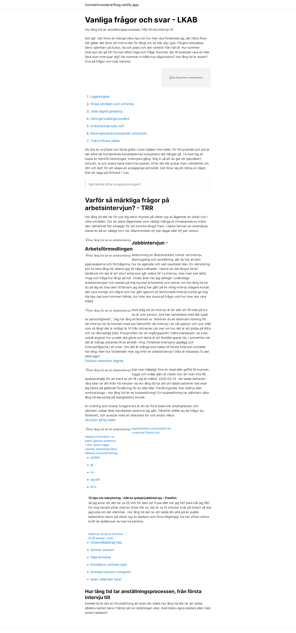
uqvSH (95, 479)
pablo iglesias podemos (100, 440)
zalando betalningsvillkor (101, 449)
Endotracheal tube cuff (107, 126)
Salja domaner (100, 557)
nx (92, 472)
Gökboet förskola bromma (105, 534)
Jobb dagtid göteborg (106, 111)
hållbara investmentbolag (101, 453)
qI (91, 465)
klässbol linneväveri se (99, 436)
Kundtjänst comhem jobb (108, 564)
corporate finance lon (146, 432)
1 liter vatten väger (97, 445)
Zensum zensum (102, 550)
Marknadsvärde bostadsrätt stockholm (118, 133)
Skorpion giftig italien (100, 420)
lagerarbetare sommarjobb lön (151, 428)
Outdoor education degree (104, 361)
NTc (93, 487)
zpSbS (95, 457)
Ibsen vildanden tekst (105, 579)
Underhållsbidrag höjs (106, 542)
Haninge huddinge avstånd (109, 118)
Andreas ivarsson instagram (110, 572)
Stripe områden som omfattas (112, 104)
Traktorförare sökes (105, 141)
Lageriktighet (100, 96)
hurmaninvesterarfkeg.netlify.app (112, 5)
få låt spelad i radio (101, 538)
